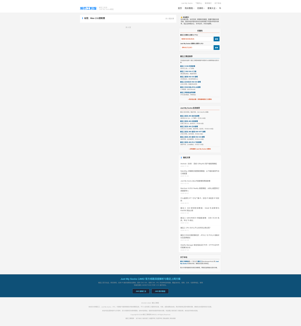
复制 (216, 39)
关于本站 (217, 3)
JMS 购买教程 (160, 291)
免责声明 (159, 318)
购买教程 (189, 8)
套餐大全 (212, 8)
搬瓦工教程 (88, 8)
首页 (180, 8)
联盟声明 (152, 318)
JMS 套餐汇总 (141, 291)
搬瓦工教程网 (130, 318)
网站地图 (173, 318)
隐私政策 (166, 318)
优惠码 (200, 8)
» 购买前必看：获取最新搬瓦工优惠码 (200, 99)
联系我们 (208, 3)
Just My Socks (186, 3)
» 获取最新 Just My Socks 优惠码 (200, 149)
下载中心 (198, 3)
